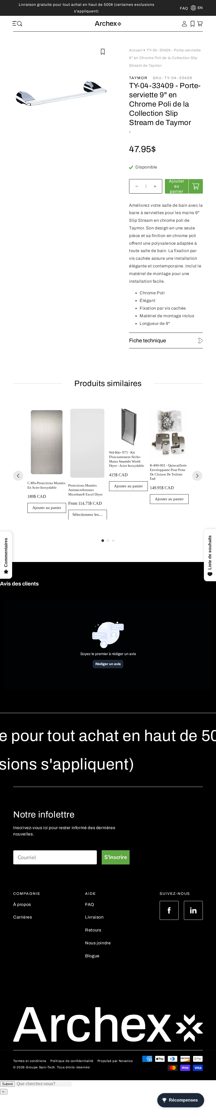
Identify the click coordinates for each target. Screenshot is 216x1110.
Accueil (136, 50)
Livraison (94, 917)
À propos (22, 904)
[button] (15, 23)
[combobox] (44, 1084)
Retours (93, 930)
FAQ (89, 904)
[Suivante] (197, 476)
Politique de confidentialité (72, 1061)
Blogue (92, 956)
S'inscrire (115, 857)
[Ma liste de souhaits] (192, 24)
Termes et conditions (29, 1061)
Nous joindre (98, 943)
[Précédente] (18, 476)
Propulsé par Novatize (115, 1061)
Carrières (22, 917)
